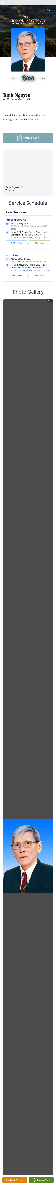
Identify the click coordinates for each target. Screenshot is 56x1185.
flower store (34, 119)
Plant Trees (39, 243)
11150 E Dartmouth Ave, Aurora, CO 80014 (30, 237)
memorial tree (36, 114)
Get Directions (16, 243)
